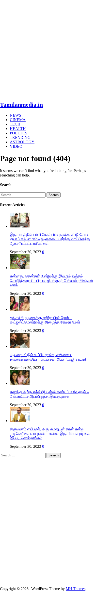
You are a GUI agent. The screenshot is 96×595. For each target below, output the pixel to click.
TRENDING (20, 137)
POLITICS (18, 133)
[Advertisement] (48, 48)
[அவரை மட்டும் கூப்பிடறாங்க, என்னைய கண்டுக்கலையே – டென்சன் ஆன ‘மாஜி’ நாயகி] (20, 346)
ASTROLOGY (22, 142)
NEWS (15, 115)
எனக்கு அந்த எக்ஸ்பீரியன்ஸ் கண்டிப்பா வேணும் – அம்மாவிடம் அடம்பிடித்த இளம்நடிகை (49, 394)
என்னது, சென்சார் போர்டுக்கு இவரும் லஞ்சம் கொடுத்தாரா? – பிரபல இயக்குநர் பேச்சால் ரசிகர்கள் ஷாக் (51, 280)
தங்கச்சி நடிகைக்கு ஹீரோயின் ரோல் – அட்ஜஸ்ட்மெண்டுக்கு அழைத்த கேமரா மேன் (45, 320)
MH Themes (75, 589)
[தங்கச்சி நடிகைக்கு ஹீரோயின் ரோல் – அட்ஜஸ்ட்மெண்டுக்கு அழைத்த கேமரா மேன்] (20, 309)
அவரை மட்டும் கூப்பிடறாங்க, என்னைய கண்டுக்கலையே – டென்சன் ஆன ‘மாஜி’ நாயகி (48, 357)
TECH (15, 124)
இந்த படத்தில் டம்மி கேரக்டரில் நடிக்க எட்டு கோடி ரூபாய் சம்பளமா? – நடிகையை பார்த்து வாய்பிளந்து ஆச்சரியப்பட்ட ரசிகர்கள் (50, 239)
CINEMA (18, 120)
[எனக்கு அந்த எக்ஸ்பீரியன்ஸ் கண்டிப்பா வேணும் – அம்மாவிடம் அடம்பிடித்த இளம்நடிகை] (20, 383)
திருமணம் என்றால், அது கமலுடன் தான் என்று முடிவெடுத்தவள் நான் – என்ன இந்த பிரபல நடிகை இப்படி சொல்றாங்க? (50, 433)
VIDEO (16, 146)
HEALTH (18, 128)
